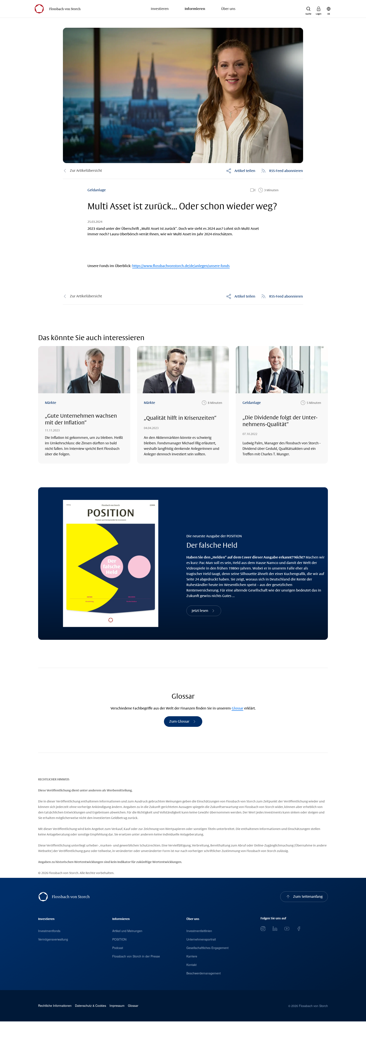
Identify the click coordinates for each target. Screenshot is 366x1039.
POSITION (119, 939)
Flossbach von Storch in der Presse (136, 956)
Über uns (228, 9)
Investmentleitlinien (199, 931)
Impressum (117, 1006)
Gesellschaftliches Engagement (207, 948)
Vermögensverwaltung (53, 939)
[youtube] (286, 928)
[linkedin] (274, 928)
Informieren (195, 9)
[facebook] (298, 928)
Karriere (191, 956)
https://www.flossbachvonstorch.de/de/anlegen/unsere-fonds (181, 266)
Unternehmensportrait (201, 939)
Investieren (160, 9)
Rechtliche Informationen (55, 1006)
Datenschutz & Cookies (90, 1006)
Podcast (117, 948)
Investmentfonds (49, 931)
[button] (308, 8)
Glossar (237, 708)
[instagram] (263, 928)
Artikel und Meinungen (127, 931)
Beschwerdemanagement (203, 973)
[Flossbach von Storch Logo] (57, 9)
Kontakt (191, 965)
